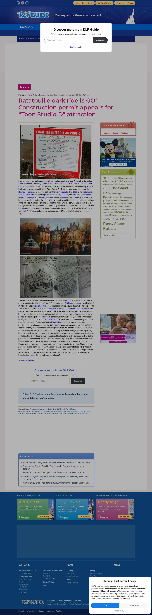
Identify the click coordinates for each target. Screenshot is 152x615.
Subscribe (100, 40)
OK (105, 605)
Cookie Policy (119, 611)
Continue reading (76, 47)
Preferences (134, 605)
